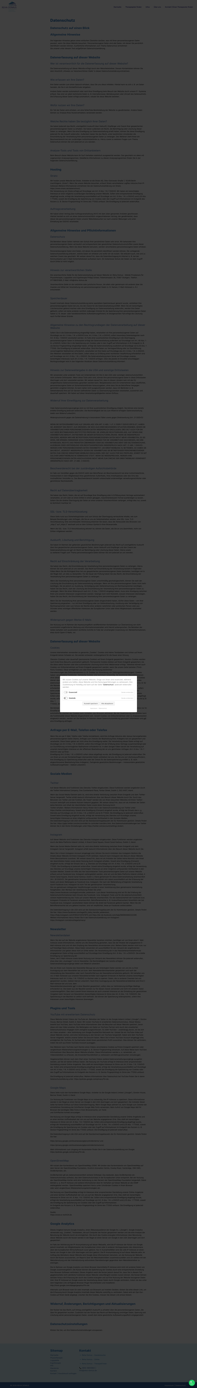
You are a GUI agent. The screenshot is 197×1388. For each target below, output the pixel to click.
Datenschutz (108, 685)
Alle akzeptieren (107, 703)
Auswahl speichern (91, 703)
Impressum (93, 708)
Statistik (72, 698)
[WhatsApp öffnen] (192, 1383)
